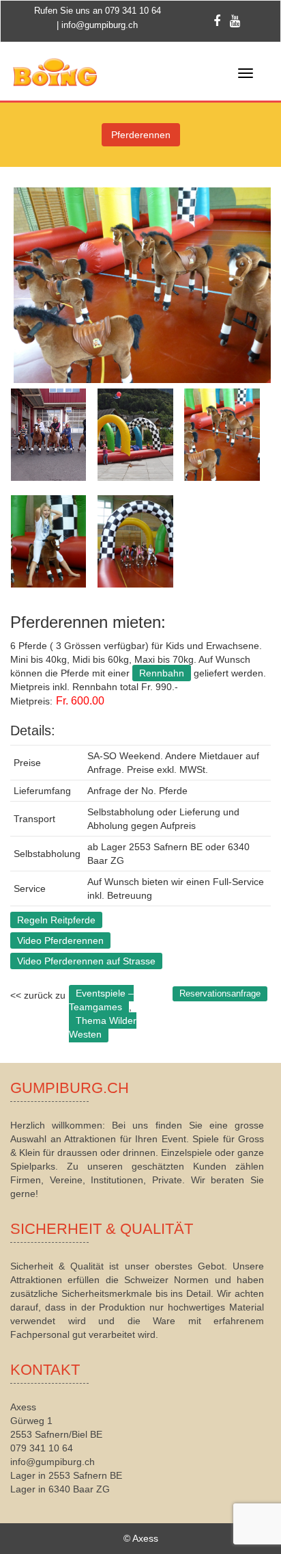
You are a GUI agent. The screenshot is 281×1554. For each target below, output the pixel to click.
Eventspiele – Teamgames (101, 1000)
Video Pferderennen (60, 940)
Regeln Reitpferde (56, 919)
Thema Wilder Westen (102, 1027)
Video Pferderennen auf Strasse (86, 961)
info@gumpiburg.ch (99, 25)
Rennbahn (161, 673)
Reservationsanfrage (220, 994)
